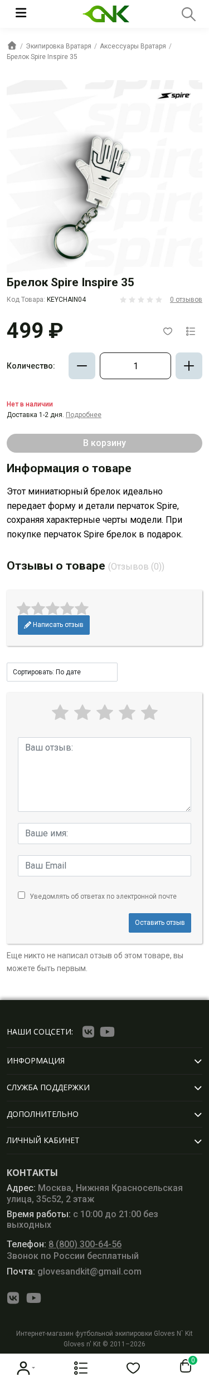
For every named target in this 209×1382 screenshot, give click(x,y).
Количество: (31, 365)
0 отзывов (186, 299)
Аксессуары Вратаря (133, 46)
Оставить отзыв (160, 923)
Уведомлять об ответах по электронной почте (103, 896)
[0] (183, 1366)
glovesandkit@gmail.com (74, 1271)
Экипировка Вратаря (58, 46)
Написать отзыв (57, 625)
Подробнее (83, 415)
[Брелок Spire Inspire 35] (104, 178)
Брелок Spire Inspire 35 (42, 57)
